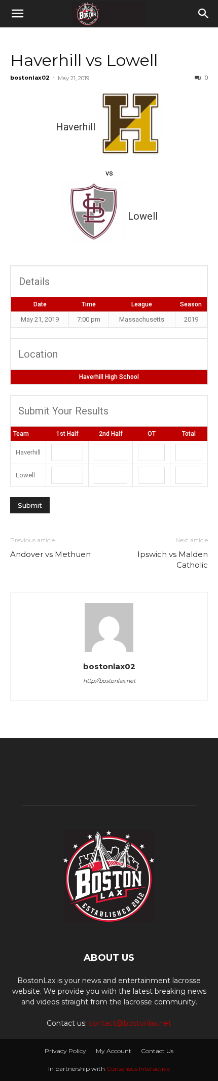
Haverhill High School (109, 376)
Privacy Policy (65, 1051)
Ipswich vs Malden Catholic (172, 559)
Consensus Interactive (138, 1068)
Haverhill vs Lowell (84, 60)
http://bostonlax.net (109, 680)
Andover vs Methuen (50, 554)
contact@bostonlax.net (130, 1023)
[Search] (204, 13)
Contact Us (157, 1051)
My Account (113, 1051)
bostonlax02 (30, 77)
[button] (17, 13)
